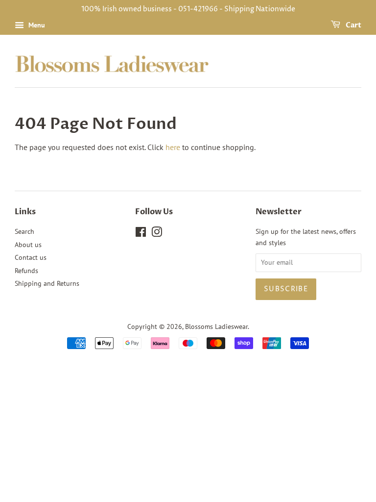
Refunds (26, 270)
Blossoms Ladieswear (216, 326)
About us (28, 244)
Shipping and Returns (47, 283)
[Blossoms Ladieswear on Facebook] (140, 233)
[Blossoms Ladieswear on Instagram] (156, 233)
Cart (352, 25)
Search (24, 231)
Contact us (31, 257)
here (172, 147)
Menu (35, 25)
